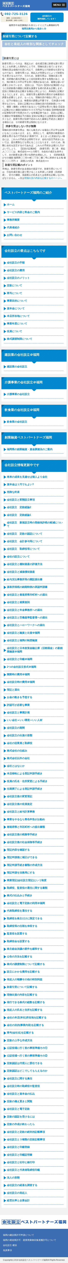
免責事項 (7, 1250)
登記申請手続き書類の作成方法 (24, 865)
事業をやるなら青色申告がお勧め (26, 819)
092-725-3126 (16, 14)
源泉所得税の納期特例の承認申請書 (27, 587)
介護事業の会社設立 (18, 394)
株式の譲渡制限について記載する (26, 964)
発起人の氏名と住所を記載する (24, 1009)
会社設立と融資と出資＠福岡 (23, 632)
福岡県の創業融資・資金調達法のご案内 (30, 449)
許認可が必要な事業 (18, 705)
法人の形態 (13, 1177)
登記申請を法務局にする (21, 872)
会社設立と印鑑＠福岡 (19, 659)
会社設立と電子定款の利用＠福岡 (26, 903)
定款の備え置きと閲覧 (19, 1101)
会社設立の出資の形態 (19, 735)
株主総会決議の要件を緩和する (24, 948)
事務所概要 (13, 219)
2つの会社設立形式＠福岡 (21, 666)
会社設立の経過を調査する (22, 1185)
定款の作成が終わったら (21, 1124)
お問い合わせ (14, 235)
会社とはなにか (16, 766)
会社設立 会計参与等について (24, 541)
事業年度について (17, 323)
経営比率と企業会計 (18, 1200)
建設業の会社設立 (17, 366)
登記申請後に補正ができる (22, 857)
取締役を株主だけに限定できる (24, 918)
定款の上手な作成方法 (19, 1040)
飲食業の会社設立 (17, 421)
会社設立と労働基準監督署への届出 (27, 617)
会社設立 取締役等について (23, 548)
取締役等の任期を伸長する (22, 926)
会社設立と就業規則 (18, 602)
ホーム (11, 204)
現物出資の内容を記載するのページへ (43, 178)
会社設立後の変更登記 (19, 796)
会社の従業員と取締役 (19, 743)
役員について (14, 331)
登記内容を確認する (18, 849)
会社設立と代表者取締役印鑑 (23, 1169)
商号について (14, 293)
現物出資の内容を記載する (22, 994)
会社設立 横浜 (10, 1245)
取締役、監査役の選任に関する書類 (27, 887)
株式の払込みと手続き (19, 895)
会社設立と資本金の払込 (21, 1093)
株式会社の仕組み (17, 750)
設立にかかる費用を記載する (23, 971)
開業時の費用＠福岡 (18, 674)
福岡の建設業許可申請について (18, 1235)
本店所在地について (18, 316)
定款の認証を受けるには (21, 1116)
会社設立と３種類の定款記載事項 (26, 1139)
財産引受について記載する (22, 987)
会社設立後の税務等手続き (22, 834)
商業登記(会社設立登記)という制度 (26, 880)
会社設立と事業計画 (18, 712)
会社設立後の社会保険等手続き (24, 842)
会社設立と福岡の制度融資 (22, 640)
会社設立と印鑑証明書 (19, 1154)
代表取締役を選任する (19, 910)
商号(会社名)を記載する (20, 1032)
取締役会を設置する (18, 941)
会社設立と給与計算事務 (21, 811)
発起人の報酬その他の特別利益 (24, 979)
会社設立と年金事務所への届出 (24, 610)
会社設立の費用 (16, 270)
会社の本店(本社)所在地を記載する (26, 1017)
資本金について (16, 308)
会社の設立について (18, 556)
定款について (14, 285)
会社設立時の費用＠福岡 (21, 682)
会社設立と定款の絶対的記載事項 (26, 1132)
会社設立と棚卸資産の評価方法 (24, 564)
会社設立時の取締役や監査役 (23, 1086)
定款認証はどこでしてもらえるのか (27, 1070)
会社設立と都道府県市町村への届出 (27, 594)
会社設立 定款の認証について (24, 533)
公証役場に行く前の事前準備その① (27, 1048)
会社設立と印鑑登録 (18, 1147)
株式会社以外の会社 (18, 758)
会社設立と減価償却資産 (21, 571)
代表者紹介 (13, 227)
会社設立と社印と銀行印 (21, 1162)
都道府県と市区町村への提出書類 (26, 827)
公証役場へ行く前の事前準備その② (27, 1055)
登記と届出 (13, 689)
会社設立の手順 (16, 262)
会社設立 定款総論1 (19, 515)
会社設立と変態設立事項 (21, 499)
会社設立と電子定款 (18, 1109)
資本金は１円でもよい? (20, 484)
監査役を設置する (17, 933)
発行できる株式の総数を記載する (26, 1002)
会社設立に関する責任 (19, 1078)
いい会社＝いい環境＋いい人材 (24, 720)
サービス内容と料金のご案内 (23, 212)
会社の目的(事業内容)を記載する (25, 1025)
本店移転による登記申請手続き (24, 773)
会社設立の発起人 (17, 1192)
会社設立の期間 (16, 727)
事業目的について (17, 300)
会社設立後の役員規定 (19, 804)
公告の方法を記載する (19, 956)
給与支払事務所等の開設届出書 (24, 579)
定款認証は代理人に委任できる (24, 1063)
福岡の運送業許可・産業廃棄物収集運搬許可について (29, 1240)
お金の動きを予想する (19, 697)
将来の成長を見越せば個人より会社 (27, 476)
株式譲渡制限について (19, 338)
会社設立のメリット (18, 277)
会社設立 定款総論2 (19, 507)
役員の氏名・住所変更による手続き (27, 781)
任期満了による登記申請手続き (24, 788)
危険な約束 (13, 492)
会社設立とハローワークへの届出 (26, 625)
